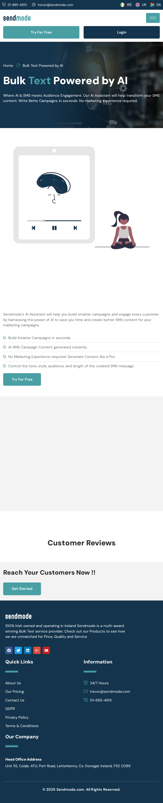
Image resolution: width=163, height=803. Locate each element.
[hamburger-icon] (153, 18)
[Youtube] (46, 650)
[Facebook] (9, 650)
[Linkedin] (27, 650)
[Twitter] (18, 650)
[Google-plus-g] (37, 650)
